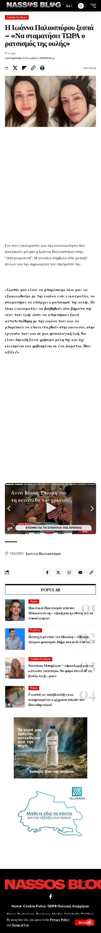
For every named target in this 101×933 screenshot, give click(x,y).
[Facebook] (50, 896)
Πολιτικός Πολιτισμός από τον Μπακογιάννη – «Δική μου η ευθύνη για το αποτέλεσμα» (60, 613)
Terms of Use (20, 925)
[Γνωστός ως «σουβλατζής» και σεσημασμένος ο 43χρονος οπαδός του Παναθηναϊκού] (15, 697)
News (34, 601)
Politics (35, 630)
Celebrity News (17, 17)
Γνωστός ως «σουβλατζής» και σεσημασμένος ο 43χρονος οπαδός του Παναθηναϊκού (56, 699)
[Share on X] (15, 68)
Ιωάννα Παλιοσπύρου (43, 553)
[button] (84, 922)
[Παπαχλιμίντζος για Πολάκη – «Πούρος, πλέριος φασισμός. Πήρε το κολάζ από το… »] (15, 639)
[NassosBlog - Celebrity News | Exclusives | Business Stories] (34, 5)
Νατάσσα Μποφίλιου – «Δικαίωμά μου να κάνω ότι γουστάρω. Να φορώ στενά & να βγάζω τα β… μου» (60, 670)
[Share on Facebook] (47, 572)
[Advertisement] (50, 184)
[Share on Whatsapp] (69, 572)
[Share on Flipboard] (24, 68)
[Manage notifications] (89, 922)
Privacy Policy (59, 919)
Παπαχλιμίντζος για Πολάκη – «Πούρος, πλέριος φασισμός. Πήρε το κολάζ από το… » (61, 639)
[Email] (80, 572)
